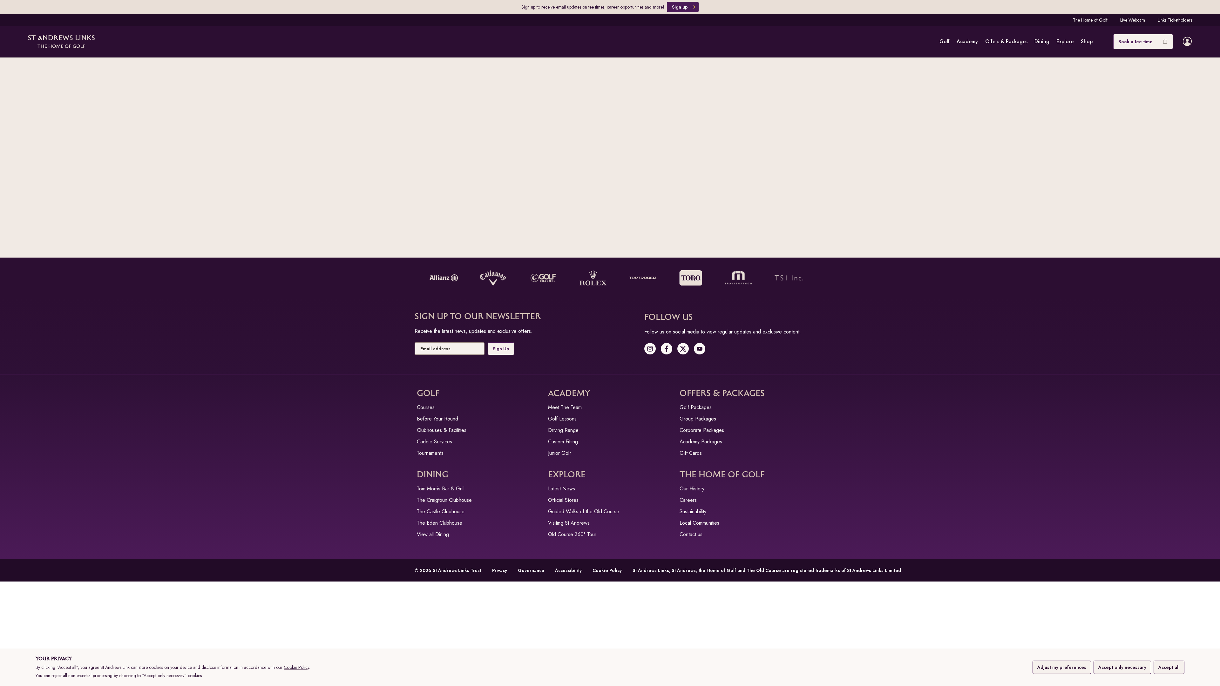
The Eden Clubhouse (439, 523)
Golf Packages (696, 407)
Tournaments (430, 453)
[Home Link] (61, 41)
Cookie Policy (296, 667)
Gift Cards (691, 453)
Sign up (680, 7)
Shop (1087, 41)
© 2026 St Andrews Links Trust (448, 570)
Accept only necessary (1122, 667)
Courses (426, 407)
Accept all (1169, 667)
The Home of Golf (1090, 20)
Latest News (561, 488)
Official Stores (563, 500)
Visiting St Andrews (569, 523)
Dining (1041, 41)
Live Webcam (1132, 20)
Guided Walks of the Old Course (583, 511)
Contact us (691, 534)
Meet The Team (565, 407)
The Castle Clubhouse (440, 511)
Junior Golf (559, 453)
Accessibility (568, 570)
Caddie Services (434, 441)
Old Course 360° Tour (572, 534)
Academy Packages (701, 441)
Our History (692, 488)
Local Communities (699, 523)
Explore (1065, 41)
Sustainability (693, 511)
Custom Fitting (563, 441)
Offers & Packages (1006, 41)
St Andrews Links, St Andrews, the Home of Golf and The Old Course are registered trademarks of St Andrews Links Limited (767, 570)
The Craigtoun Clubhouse (444, 500)
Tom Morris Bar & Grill (440, 488)
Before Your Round (437, 418)
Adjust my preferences (1061, 667)
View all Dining (433, 534)
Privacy (499, 570)
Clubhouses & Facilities (441, 430)
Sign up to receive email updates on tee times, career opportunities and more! (592, 7)
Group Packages (698, 418)
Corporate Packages (702, 430)
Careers (688, 500)
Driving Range (563, 430)
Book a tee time (1135, 41)
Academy (967, 41)
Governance (531, 570)
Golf (944, 41)
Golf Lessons (562, 418)
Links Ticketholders (1175, 20)
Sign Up (501, 349)
